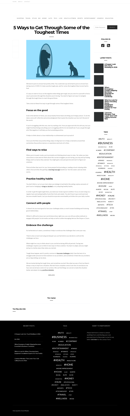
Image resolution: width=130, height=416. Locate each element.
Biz (39, 18)
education (106, 154)
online (111, 196)
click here (94, 339)
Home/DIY (100, 18)
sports (101, 205)
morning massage (54, 169)
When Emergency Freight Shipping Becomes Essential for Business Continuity (110, 92)
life (113, 189)
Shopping (20, 18)
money (101, 195)
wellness (52, 275)
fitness (107, 165)
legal (106, 189)
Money (44, 18)
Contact (27, 1)
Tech (55, 18)
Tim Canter (51, 298)
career (99, 150)
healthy (111, 175)
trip (111, 211)
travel (103, 211)
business (106, 143)
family (101, 160)
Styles (34, 18)
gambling (102, 168)
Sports (80, 18)
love (101, 192)
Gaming (99, 172)
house (103, 186)
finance (102, 163)
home (106, 179)
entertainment (106, 157)
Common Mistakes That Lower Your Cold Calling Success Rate (110, 116)
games (110, 168)
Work (113, 215)
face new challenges (63, 253)
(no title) (17, 339)
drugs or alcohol (47, 186)
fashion (109, 160)
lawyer (99, 189)
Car (111, 147)
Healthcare (102, 175)
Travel (28, 18)
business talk (102, 147)
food (113, 165)
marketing (109, 192)
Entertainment (89, 18)
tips (112, 208)
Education (109, 18)
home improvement (106, 183)
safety (111, 201)
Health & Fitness (70, 18)
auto (102, 139)
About (20, 1)
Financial (99, 165)
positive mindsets (48, 270)
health (110, 171)
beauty (110, 139)
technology (102, 208)
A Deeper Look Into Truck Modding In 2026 (27, 334)
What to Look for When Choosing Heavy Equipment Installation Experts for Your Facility (110, 104)
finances (110, 163)
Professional (101, 199)
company (110, 150)
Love (60, 18)
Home (15, 1)
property (112, 199)
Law (111, 186)
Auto (50, 18)
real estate (102, 201)
